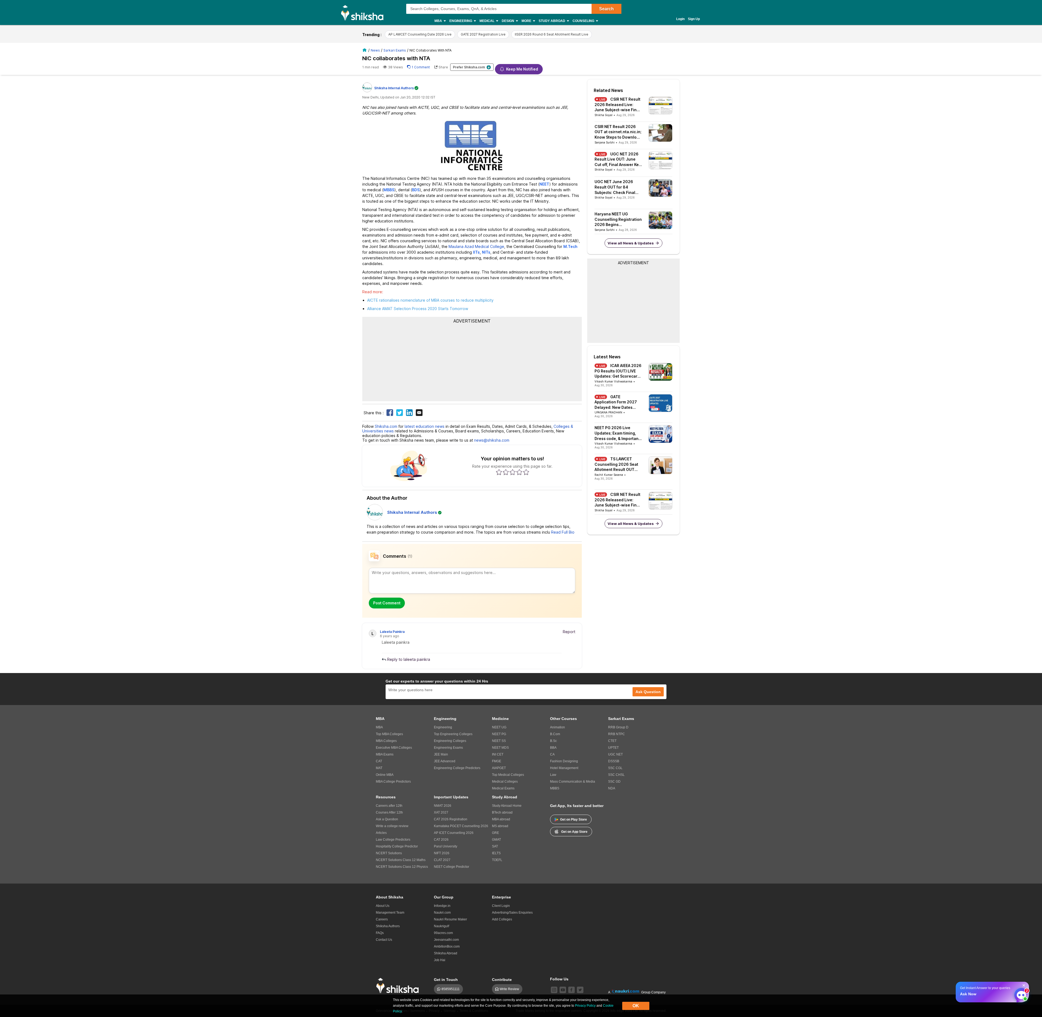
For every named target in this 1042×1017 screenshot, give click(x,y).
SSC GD (614, 781)
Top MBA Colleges (389, 734)
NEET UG (499, 727)
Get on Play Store (573, 819)
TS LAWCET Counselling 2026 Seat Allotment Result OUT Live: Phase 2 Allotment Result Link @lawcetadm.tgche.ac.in (618, 464)
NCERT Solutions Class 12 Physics (402, 867)
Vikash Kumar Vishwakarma (613, 381)
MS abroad (500, 826)
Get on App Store (574, 832)
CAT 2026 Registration (450, 819)
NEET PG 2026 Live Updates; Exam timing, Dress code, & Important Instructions (617, 433)
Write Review (509, 989)
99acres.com (443, 933)
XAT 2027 (441, 812)
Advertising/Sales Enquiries (512, 912)
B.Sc (553, 741)
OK (636, 1005)
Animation (557, 727)
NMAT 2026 (442, 806)
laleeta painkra (392, 632)
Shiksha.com (386, 426)
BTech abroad (502, 812)
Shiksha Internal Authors (412, 512)
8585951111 (450, 989)
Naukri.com (442, 912)
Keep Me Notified (522, 69)
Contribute (502, 979)
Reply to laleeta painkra (408, 659)
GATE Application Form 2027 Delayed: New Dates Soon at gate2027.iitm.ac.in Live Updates (617, 402)
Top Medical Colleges (508, 775)
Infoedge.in (442, 906)
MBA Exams (384, 754)
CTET (612, 741)
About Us (382, 906)
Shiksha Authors (388, 926)
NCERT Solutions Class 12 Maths (400, 860)
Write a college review (392, 826)
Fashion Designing (564, 761)
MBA (379, 727)
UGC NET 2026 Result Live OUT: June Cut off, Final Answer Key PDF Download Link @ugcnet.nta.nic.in (618, 159)
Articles (381, 833)
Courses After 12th (389, 812)
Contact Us (384, 940)
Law (553, 775)
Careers (382, 919)
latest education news (424, 426)
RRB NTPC (616, 734)
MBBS (554, 788)
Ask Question (648, 692)
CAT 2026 (441, 839)
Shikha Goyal (603, 115)
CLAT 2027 (442, 860)
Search (606, 9)
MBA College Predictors (393, 781)
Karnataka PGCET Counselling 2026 (461, 826)
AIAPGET (499, 768)
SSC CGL (615, 768)
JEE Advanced (444, 761)
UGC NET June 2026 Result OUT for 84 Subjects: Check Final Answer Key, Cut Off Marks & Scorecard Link (617, 187)
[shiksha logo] (399, 985)
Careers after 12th (389, 806)
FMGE (496, 761)
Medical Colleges (505, 781)
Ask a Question (387, 819)
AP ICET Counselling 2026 (454, 833)
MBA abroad (501, 819)
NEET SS (499, 741)
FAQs (380, 933)
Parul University (445, 846)
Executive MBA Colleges (394, 748)
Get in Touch (446, 979)
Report (569, 631)
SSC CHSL (616, 775)
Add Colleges (502, 919)
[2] (1020, 993)
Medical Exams (503, 788)
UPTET (613, 748)
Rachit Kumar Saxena (609, 474)
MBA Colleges (386, 741)
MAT (379, 768)
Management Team (390, 912)
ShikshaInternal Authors (394, 88)
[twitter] (580, 990)
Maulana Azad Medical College (476, 246)
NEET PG (499, 734)
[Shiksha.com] (364, 12)
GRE (495, 833)
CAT (379, 761)
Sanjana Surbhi (605, 142)
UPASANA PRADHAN (608, 412)
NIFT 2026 (441, 853)
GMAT (496, 839)
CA (552, 754)
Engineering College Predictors (457, 768)
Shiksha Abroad (445, 953)
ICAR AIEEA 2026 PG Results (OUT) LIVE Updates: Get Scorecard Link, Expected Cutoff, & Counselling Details (618, 371)
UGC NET (615, 754)
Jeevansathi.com (446, 940)
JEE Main (441, 754)
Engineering (443, 727)
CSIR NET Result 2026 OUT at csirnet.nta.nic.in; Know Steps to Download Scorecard (618, 132)
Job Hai (439, 960)
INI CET (497, 754)
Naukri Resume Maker (450, 919)
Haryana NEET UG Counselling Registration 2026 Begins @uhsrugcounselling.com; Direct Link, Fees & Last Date (618, 219)
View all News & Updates (631, 243)
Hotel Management (564, 768)
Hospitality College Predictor (397, 846)
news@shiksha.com (491, 440)
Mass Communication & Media (572, 781)
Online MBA (384, 775)
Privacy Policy (585, 1006)
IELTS (496, 853)
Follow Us (559, 979)
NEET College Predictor (451, 867)
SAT (495, 846)
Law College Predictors (393, 839)
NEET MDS (500, 748)
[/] (365, 50)
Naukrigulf (441, 926)
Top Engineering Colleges (453, 734)
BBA (553, 748)
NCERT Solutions (389, 853)
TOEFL (497, 860)
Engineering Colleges (450, 741)
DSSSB (613, 761)
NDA (611, 788)
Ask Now (968, 994)
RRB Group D (618, 727)
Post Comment (387, 603)
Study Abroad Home (507, 806)
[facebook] (571, 990)
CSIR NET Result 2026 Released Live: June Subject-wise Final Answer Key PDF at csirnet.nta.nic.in (617, 105)
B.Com (555, 734)
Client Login (501, 906)
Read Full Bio (562, 532)
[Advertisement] (472, 362)
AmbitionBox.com (447, 946)
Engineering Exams (448, 748)
